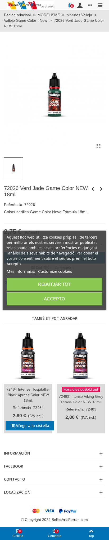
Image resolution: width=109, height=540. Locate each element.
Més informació (21, 271)
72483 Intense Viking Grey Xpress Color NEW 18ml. (81, 399)
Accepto (54, 299)
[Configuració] (90, 5)
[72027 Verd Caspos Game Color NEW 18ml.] (101, 189)
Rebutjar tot (54, 284)
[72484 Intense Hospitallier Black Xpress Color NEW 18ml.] (28, 356)
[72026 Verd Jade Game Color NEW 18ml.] (98, 146)
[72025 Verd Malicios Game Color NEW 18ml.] (93, 189)
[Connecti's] (80, 5)
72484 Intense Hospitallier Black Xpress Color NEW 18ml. (28, 395)
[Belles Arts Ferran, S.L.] (30, 5)
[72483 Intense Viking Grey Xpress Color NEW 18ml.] (81, 356)
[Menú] (100, 5)
